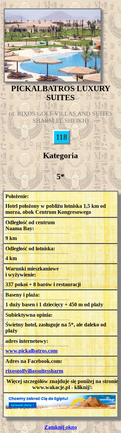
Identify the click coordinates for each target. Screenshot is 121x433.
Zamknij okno (60, 427)
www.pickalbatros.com (31, 351)
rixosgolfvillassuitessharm (34, 371)
